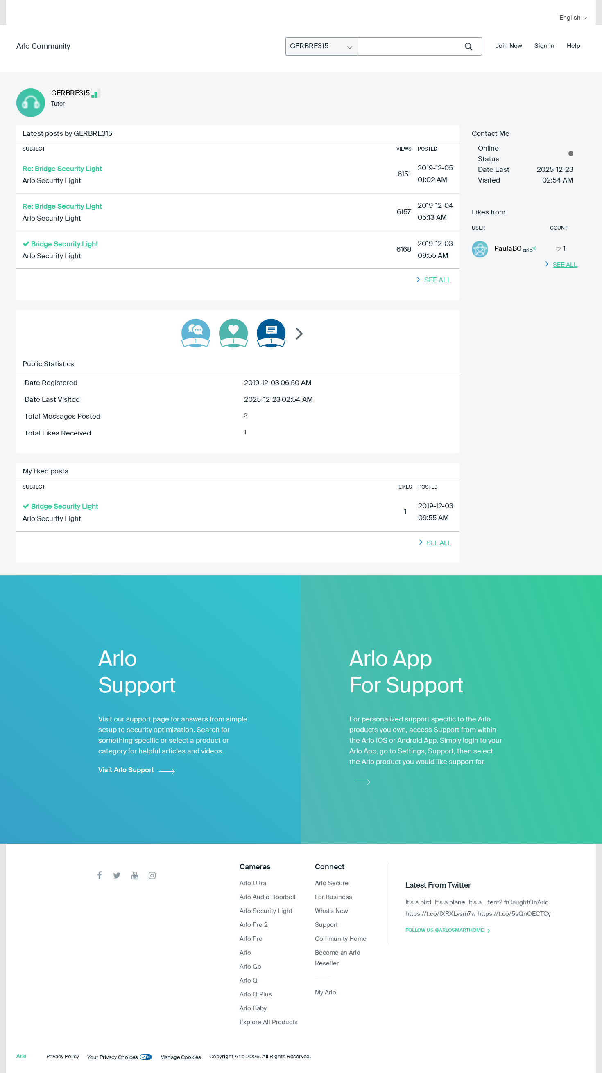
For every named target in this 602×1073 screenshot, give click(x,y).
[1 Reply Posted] (195, 333)
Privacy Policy (62, 1056)
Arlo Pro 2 (254, 925)
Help (573, 46)
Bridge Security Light (64, 244)
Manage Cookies (180, 1057)
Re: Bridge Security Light (62, 169)
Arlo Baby (253, 1008)
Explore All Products (269, 1022)
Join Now (509, 46)
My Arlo (18, 5)
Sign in (544, 46)
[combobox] (420, 46)
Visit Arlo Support (126, 770)
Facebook (99, 875)
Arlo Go (250, 967)
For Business (333, 897)
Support (326, 925)
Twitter (117, 875)
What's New (331, 911)
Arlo (245, 953)
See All (437, 280)
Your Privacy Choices (112, 1057)
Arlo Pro (251, 939)
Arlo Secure (332, 883)
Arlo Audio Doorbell (268, 897)
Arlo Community (43, 46)
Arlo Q (249, 981)
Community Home (341, 939)
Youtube (134, 875)
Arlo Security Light (52, 181)
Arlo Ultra (253, 883)
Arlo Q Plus (256, 995)
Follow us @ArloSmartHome (444, 930)
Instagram (152, 875)
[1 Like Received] (233, 333)
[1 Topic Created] (271, 333)
